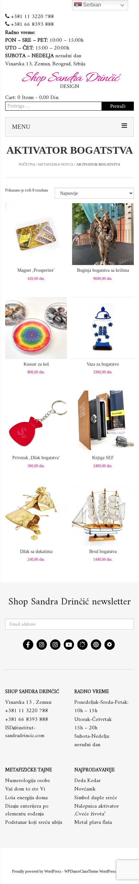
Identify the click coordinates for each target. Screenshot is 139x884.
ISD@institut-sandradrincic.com (24, 732)
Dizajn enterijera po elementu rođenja (26, 810)
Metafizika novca (55, 164)
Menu (21, 126)
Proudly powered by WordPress (36, 871)
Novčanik (85, 789)
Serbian (91, 4)
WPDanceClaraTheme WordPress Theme (95, 871)
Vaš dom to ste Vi (25, 789)
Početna (27, 164)
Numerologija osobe (27, 781)
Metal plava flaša (93, 822)
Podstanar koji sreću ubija (33, 822)
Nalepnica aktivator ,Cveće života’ (96, 810)
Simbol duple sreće (95, 798)
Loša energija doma (26, 798)
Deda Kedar (87, 781)
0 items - (38, 98)
